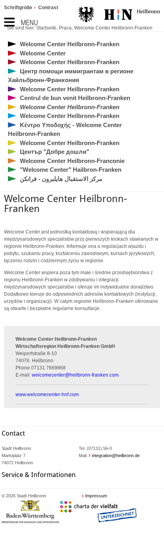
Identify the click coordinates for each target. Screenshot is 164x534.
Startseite (46, 28)
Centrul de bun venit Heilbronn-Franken (75, 97)
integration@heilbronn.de (116, 455)
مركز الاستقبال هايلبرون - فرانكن (61, 178)
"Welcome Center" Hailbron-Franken (70, 169)
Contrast (48, 7)
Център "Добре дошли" (54, 151)
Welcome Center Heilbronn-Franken (113, 28)
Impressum (96, 495)
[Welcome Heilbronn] (119, 15)
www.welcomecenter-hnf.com (47, 394)
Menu (29, 22)
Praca (65, 28)
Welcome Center (43, 53)
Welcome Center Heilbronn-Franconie (72, 160)
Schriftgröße (18, 7)
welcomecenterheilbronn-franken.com (75, 375)
